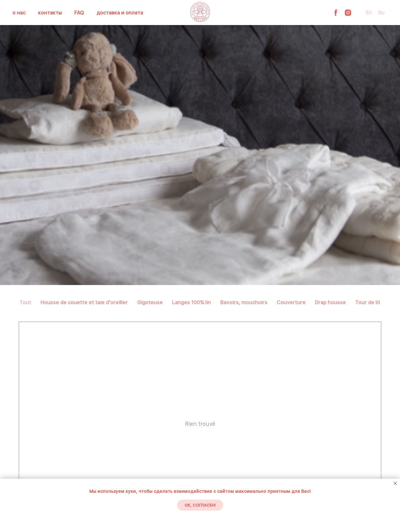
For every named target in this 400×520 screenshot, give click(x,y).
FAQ (79, 13)
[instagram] (348, 13)
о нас (19, 13)
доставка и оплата (120, 13)
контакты (50, 13)
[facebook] (336, 13)
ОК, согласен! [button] (200, 505)
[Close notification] (395, 483)
